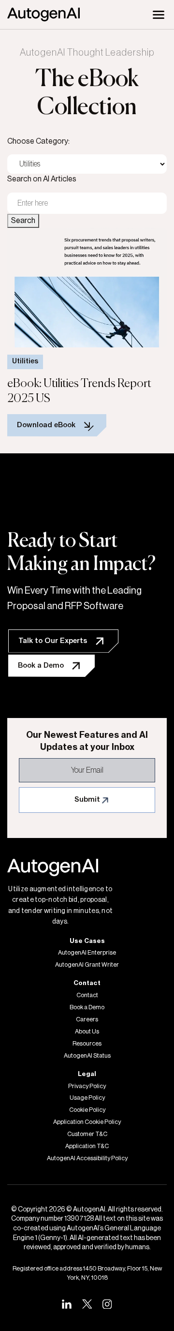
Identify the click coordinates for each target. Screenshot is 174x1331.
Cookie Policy (87, 1110)
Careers (87, 1019)
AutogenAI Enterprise (87, 953)
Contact (87, 995)
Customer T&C (87, 1134)
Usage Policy (87, 1098)
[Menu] (158, 14)
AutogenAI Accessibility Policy (87, 1158)
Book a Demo (87, 1007)
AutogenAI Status (87, 1056)
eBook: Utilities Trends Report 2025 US (79, 391)
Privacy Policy (87, 1086)
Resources (87, 1044)
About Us (87, 1031)
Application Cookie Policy (87, 1122)
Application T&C (87, 1146)
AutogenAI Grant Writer (87, 965)
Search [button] (23, 220)
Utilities (25, 361)
